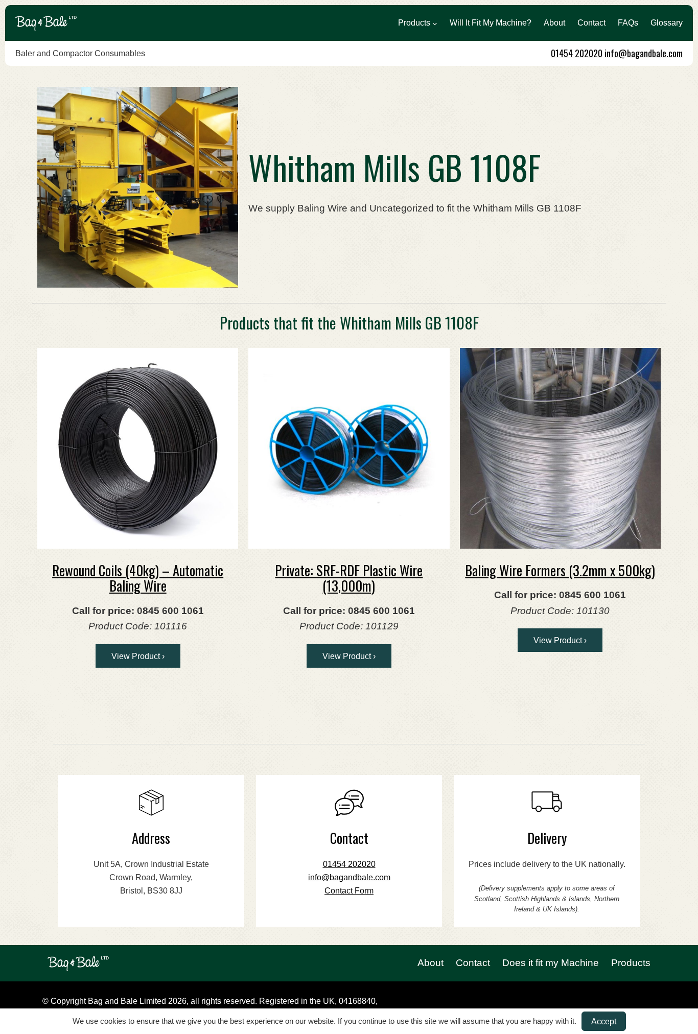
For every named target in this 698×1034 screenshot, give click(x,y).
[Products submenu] (434, 23)
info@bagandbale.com (643, 53)
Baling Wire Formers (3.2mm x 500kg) (560, 570)
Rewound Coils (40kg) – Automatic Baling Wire (137, 578)
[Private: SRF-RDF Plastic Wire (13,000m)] (348, 448)
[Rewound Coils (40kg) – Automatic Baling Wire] (137, 448)
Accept (603, 1021)
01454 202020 (576, 53)
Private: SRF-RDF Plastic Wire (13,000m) (349, 578)
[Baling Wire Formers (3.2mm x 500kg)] (560, 448)
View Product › (138, 656)
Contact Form (349, 890)
